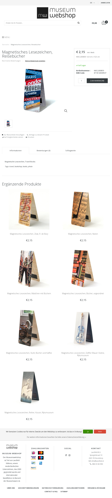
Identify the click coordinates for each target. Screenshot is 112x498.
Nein (100, 431)
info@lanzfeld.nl (97, 461)
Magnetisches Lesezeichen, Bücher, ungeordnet (83, 293)
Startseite (5, 44)
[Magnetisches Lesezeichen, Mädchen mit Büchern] (29, 268)
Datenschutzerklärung (52, 488)
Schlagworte (70, 150)
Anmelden (105, 3)
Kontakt (96, 448)
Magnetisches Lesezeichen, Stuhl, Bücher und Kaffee (29, 353)
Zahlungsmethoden (75, 488)
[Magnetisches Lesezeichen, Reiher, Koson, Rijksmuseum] (29, 387)
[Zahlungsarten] (33, 453)
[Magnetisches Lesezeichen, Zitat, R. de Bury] (29, 209)
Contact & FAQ (51, 491)
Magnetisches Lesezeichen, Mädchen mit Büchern (29, 293)
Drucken (31, 137)
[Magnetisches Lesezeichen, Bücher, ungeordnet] (83, 268)
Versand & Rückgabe (96, 488)
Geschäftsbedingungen (28, 488)
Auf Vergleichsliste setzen (13, 137)
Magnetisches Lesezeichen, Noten (83, 234)
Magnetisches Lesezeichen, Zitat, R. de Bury (29, 234)
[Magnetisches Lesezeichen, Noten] (83, 209)
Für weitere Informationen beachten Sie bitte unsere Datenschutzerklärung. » (56, 437)
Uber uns (11, 488)
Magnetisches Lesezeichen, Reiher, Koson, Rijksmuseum (29, 412)
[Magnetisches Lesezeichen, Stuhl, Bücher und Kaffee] (29, 328)
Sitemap (64, 491)
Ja (88, 431)
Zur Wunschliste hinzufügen (14, 135)
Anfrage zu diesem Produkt (39, 135)
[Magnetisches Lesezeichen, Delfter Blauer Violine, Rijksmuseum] (83, 328)
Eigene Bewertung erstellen (35, 61)
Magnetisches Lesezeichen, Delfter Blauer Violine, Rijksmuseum (82, 354)
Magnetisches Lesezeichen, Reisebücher (26, 44)
